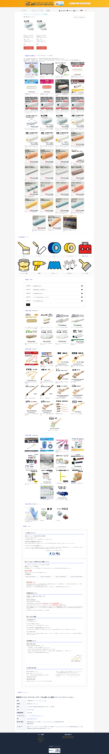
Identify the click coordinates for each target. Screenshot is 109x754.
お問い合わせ (82, 3)
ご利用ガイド (88, 3)
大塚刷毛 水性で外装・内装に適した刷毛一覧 (68, 736)
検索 (48, 10)
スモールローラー (39, 14)
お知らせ (77, 3)
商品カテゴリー (72, 3)
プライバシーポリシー (41, 737)
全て (24, 14)
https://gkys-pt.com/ (32, 718)
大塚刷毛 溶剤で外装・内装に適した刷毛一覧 (68, 737)
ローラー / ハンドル (30, 14)
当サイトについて (41, 736)
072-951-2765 (30, 709)
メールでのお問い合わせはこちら (35, 715)
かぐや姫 (45, 14)
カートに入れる (28, 47)
